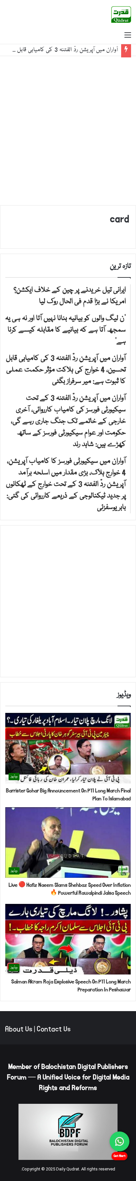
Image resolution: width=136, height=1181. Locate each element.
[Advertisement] (68, 131)
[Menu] (127, 36)
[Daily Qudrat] (121, 14)
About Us (18, 1029)
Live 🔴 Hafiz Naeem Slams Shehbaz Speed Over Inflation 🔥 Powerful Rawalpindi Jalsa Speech (70, 889)
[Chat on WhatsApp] (119, 1141)
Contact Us (54, 1029)
